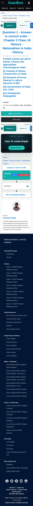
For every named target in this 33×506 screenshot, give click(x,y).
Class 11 (13, 8)
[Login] (29, 3)
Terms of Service (11, 489)
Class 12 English (11, 356)
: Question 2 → (17, 113)
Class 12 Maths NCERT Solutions (16, 396)
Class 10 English (11, 345)
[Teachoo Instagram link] (12, 481)
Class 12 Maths (11, 352)
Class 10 (21, 8)
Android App (10, 254)
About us (12, 487)
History (3, 13)
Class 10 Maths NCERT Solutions (16, 389)
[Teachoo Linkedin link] (26, 481)
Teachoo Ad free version (13, 319)
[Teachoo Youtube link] (21, 481)
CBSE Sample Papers (13, 471)
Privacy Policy (22, 489)
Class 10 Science (11, 342)
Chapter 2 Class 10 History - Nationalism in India (16, 15)
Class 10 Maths (11, 338)
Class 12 (5, 8)
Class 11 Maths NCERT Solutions (16, 392)
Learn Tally (9, 448)
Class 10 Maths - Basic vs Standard (17, 468)
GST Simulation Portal (13, 329)
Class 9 (28, 8)
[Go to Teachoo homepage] (15, 2)
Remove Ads (16, 119)
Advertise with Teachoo (16, 493)
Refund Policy (16, 491)
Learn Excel (10, 445)
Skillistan (9, 325)
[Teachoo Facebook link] (7, 481)
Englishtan (9, 464)
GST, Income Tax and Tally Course (16, 315)
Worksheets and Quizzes (13, 322)
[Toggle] (3, 3)
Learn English (10, 442)
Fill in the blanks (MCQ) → (16, 195)
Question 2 (8, 186)
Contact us (20, 487)
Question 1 (16, 175)
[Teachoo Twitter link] (16, 481)
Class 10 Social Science (13, 349)
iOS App (8, 257)
